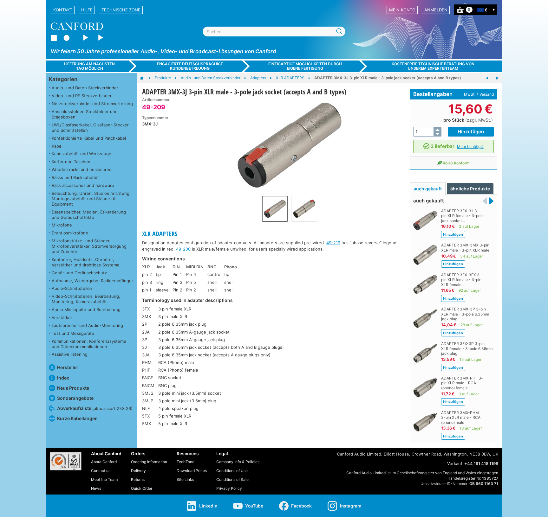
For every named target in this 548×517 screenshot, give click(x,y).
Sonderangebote (75, 398)
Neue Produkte (73, 388)
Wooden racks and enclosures (81, 169)
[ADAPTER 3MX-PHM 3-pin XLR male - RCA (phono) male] (497, 78)
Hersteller (67, 367)
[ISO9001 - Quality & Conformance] (66, 461)
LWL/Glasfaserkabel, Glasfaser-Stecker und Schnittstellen (90, 127)
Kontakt (62, 9)
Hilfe (87, 9)
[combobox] (274, 31)
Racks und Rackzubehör (75, 177)
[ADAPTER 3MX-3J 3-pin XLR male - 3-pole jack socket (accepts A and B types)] (289, 145)
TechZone (185, 461)
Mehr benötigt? (470, 146)
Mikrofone (62, 224)
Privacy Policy (229, 488)
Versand (487, 94)
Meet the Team (104, 479)
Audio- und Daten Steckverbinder (85, 87)
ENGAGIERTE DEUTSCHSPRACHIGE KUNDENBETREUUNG (190, 65)
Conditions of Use (232, 470)
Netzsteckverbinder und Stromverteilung (92, 103)
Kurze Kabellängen (77, 418)
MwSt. (469, 94)
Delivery (138, 470)
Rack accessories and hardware (83, 185)
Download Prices (192, 470)
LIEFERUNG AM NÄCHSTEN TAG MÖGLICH (89, 65)
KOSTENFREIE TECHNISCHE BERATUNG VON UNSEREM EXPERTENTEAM (433, 65)
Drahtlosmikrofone (70, 232)
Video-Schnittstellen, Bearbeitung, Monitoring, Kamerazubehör (86, 299)
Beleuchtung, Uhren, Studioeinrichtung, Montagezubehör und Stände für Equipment (91, 199)
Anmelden (435, 9)
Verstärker (62, 317)
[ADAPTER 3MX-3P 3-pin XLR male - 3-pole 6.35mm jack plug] (487, 78)
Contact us (100, 470)
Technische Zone (120, 9)
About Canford (104, 461)
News (96, 488)
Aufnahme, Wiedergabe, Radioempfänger (92, 280)
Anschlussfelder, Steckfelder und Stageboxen (85, 114)
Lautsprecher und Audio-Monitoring (87, 325)
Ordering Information (149, 461)
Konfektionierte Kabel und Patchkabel (89, 138)
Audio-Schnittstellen (72, 288)
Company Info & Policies (237, 461)
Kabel (57, 146)
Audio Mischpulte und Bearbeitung (86, 309)
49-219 (333, 242)
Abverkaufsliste (95, 408)
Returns (138, 479)
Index (63, 377)
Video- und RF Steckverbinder (82, 95)
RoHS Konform (456, 163)
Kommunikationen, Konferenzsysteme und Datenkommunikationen (89, 344)
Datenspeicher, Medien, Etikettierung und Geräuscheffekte (89, 214)
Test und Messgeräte (73, 333)
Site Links (185, 479)
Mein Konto (402, 9)
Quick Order (141, 488)
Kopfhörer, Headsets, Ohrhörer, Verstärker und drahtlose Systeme (86, 262)
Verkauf (454, 463)
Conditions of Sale (232, 479)
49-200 (183, 249)
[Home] (145, 78)
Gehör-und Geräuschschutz (79, 272)
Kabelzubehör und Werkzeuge (81, 153)
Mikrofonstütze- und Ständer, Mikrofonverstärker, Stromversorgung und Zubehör (89, 246)
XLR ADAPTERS (159, 233)
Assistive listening (70, 354)
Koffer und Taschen (71, 161)
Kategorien (63, 79)
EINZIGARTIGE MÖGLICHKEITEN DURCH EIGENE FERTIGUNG (305, 65)
